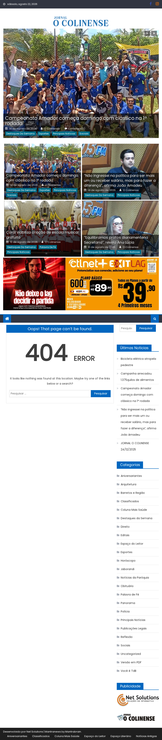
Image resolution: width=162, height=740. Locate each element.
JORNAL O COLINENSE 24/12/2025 (135, 446)
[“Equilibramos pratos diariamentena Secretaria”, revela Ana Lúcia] (120, 229)
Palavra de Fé (48, 247)
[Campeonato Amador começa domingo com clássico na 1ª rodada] (81, 83)
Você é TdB (128, 671)
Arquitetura (128, 484)
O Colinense (52, 128)
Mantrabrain (73, 731)
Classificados (130, 501)
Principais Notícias (64, 133)
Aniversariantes (131, 476)
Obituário (127, 586)
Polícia (125, 611)
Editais (125, 535)
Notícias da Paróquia (135, 578)
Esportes (44, 133)
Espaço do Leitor (132, 544)
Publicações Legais (134, 628)
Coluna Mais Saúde (134, 510)
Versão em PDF (131, 662)
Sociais (84, 133)
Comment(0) (76, 128)
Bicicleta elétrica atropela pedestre (138, 362)
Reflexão (127, 637)
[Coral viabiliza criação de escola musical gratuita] (42, 229)
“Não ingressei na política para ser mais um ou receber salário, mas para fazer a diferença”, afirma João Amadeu (120, 180)
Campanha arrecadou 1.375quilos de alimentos (137, 377)
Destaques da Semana (20, 133)
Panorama (128, 603)
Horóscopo (128, 561)
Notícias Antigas (146, 736)
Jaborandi (127, 569)
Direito (125, 527)
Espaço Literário (121, 736)
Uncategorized (131, 654)
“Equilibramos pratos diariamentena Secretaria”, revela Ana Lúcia (116, 240)
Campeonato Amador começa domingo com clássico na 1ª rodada (76, 121)
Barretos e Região (133, 493)
